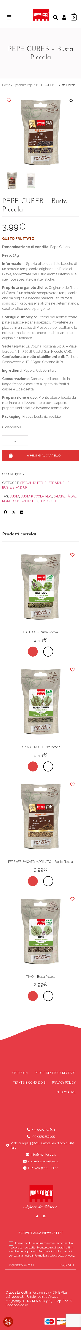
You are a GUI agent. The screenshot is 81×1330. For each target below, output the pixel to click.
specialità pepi (26, 501)
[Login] (64, 18)
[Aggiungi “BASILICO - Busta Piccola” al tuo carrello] (33, 652)
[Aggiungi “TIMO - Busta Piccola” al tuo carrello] (33, 996)
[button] (9, 17)
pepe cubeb (48, 501)
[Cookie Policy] (8, 1322)
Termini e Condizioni (29, 1082)
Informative (66, 1092)
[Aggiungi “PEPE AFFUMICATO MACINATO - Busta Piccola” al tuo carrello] (33, 881)
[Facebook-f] (37, 1217)
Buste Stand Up (56, 483)
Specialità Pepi (23, 85)
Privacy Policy (64, 1082)
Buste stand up (14, 487)
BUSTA (14, 496)
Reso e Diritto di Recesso (55, 1073)
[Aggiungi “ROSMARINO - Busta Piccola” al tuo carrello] (33, 766)
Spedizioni (20, 1073)
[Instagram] (44, 1217)
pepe (48, 496)
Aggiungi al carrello (44, 455)
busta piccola (32, 496)
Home (6, 85)
